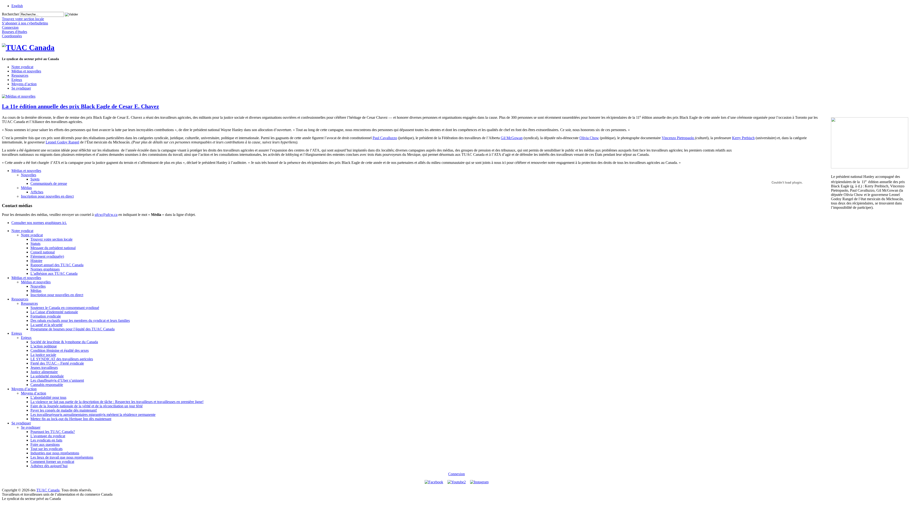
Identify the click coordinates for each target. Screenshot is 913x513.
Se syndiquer (21, 88)
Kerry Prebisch (743, 138)
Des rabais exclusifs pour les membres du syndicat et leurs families (80, 320)
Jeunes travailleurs (44, 368)
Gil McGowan (512, 138)
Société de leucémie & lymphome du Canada (64, 342)
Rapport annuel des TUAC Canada (56, 265)
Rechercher (10, 14)
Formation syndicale (45, 316)
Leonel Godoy (57, 142)
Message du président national (53, 248)
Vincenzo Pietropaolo (678, 138)
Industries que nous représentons (54, 453)
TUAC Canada (47, 490)
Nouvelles (28, 175)
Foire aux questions (45, 444)
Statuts (35, 244)
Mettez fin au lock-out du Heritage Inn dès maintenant (70, 419)
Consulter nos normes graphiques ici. (39, 223)
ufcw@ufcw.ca (106, 215)
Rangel (73, 142)
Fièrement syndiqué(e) (47, 256)
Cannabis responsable (46, 385)
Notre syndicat (22, 67)
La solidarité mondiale (47, 376)
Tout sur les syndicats (46, 449)
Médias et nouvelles (26, 71)
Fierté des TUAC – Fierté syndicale (57, 363)
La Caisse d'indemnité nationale (54, 312)
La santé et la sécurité (46, 325)
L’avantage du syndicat (47, 436)
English (17, 6)
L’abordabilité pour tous (48, 397)
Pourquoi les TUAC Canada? (52, 432)
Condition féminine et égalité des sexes (59, 350)
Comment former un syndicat (52, 462)
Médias (26, 188)
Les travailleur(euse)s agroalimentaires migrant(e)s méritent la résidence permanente (92, 415)
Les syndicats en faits (46, 440)
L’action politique (43, 346)
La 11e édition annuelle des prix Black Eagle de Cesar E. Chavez (80, 106)
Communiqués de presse (48, 183)
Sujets (34, 179)
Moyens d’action (24, 84)
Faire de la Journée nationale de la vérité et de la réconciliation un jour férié (86, 406)
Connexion (456, 474)
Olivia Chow (589, 138)
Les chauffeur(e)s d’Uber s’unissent (57, 380)
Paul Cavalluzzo (385, 138)
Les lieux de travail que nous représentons (61, 457)
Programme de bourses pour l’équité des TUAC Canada (72, 329)
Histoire (36, 261)
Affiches (36, 192)
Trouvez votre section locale (51, 239)
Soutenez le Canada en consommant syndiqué (64, 308)
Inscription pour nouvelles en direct (47, 196)
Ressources (19, 75)
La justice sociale (43, 355)
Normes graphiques (45, 269)
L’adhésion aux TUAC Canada (54, 273)
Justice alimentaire (44, 372)
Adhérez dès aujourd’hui (49, 466)
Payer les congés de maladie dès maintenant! (63, 410)
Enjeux (16, 80)
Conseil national (42, 252)
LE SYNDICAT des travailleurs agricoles (61, 359)
